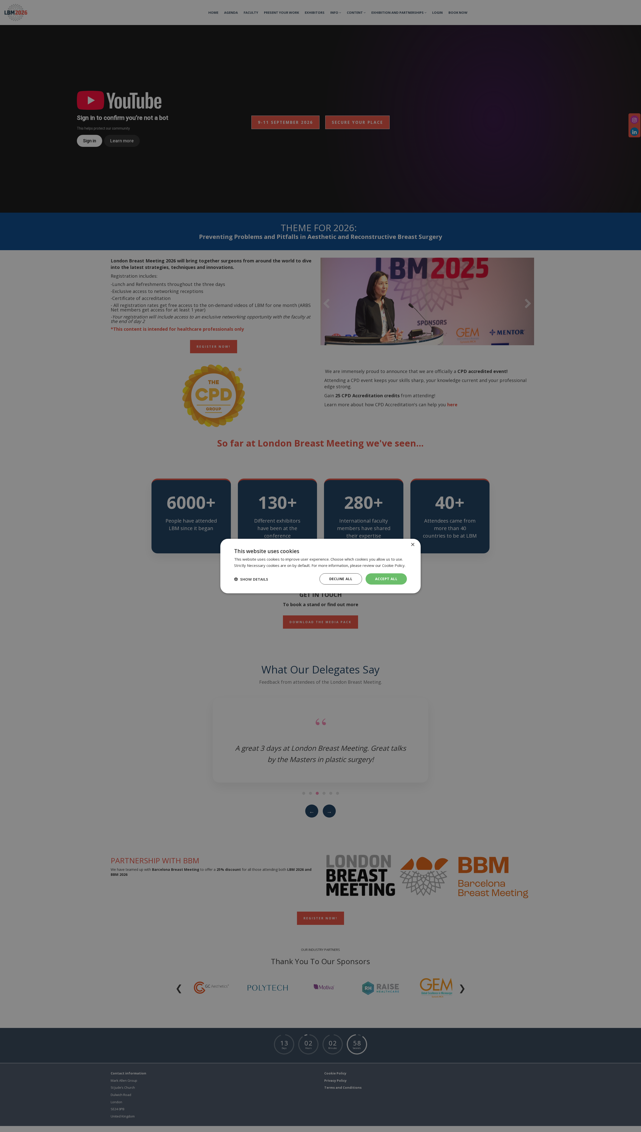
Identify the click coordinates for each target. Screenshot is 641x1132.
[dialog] (320, 566)
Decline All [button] (340, 578)
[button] (251, 579)
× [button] (412, 544)
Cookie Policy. (393, 565)
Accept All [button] (386, 578)
